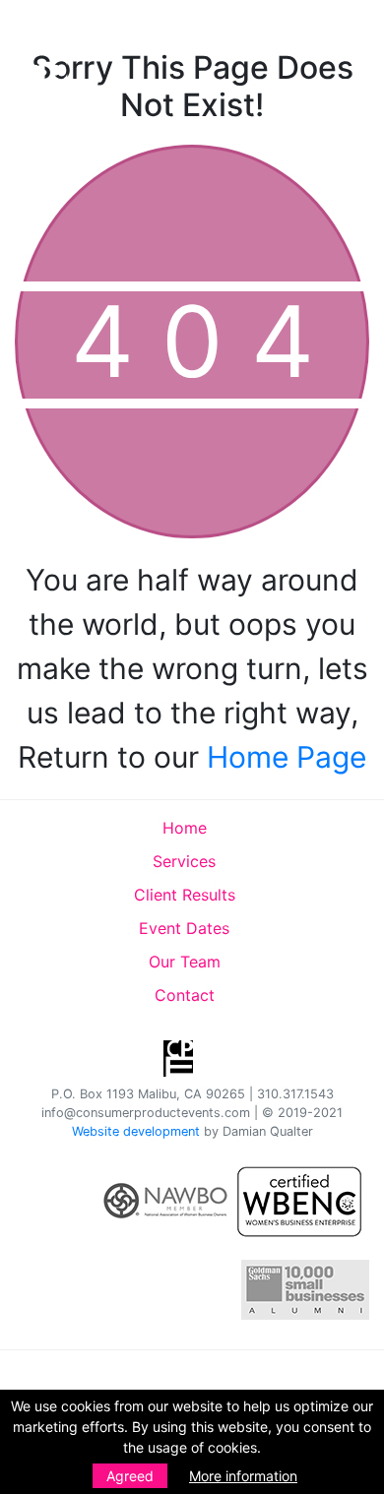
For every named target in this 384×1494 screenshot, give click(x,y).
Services (184, 861)
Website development (136, 1131)
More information (243, 1475)
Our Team (185, 961)
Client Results (184, 894)
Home (184, 828)
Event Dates (184, 928)
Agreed (130, 1475)
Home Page (286, 757)
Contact (185, 995)
